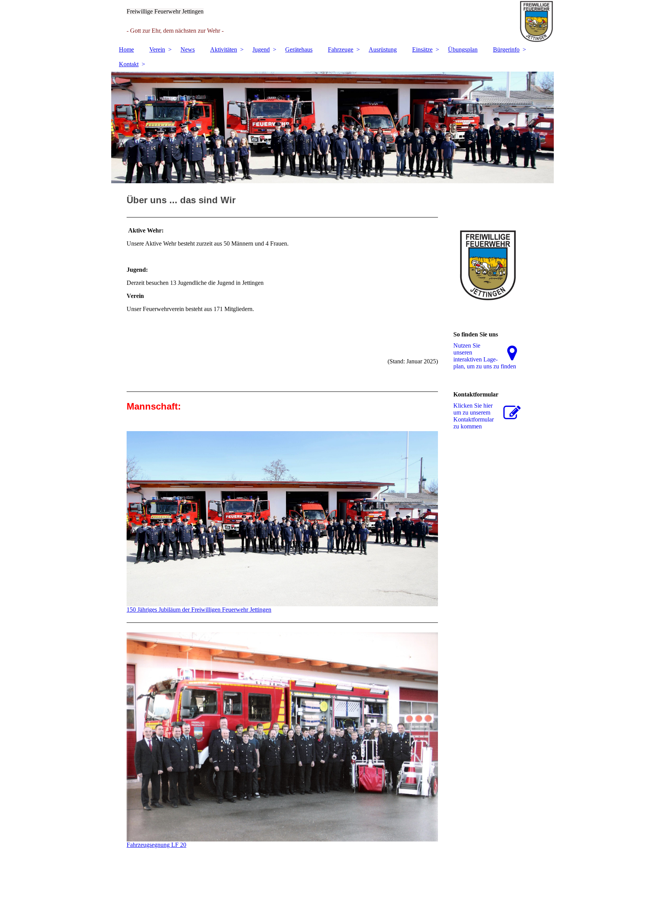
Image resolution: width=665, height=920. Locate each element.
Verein (157, 49)
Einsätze (422, 49)
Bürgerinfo (506, 49)
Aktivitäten (223, 49)
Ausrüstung (383, 49)
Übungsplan (463, 49)
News (187, 49)
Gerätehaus (298, 49)
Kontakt (129, 64)
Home (126, 49)
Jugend (261, 49)
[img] (332, 21)
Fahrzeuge (340, 49)
